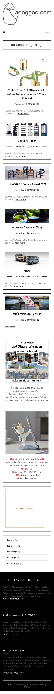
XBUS (27, 270)
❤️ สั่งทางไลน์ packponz (27, 478)
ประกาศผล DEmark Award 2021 (27, 184)
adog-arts (10, 540)
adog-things (11, 557)
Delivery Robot (27, 141)
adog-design (11, 551)
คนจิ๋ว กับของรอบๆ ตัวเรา (26, 314)
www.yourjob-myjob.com (13, 672)
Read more (23, 113)
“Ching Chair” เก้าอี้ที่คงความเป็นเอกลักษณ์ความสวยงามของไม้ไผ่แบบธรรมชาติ (27, 94)
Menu (48, 32)
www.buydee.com (10, 634)
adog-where (11, 563)
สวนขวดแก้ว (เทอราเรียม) (27, 227)
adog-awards (12, 545)
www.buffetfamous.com (13, 599)
